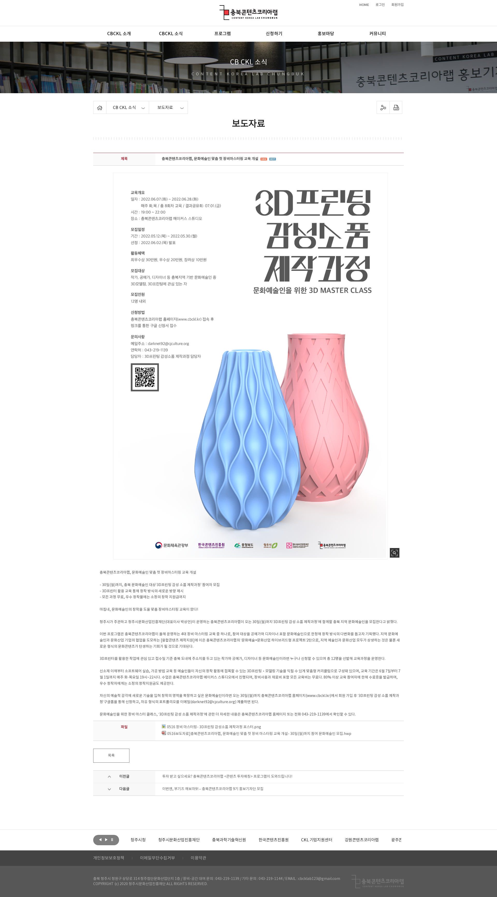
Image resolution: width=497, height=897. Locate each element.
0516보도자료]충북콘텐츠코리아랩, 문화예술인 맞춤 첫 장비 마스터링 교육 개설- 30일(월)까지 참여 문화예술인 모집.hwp (259, 734)
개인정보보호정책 (108, 858)
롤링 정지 (112, 839)
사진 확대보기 (394, 553)
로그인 (380, 5)
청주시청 (137, 840)
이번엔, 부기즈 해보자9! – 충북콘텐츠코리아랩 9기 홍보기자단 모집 (213, 789)
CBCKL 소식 (171, 34)
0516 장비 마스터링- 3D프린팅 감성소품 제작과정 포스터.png (214, 727)
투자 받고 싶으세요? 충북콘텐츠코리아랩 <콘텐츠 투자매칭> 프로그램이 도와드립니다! (227, 777)
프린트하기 (396, 107)
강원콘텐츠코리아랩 (362, 840)
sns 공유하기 (383, 107)
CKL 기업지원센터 (316, 840)
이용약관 (198, 858)
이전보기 (100, 839)
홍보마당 (326, 34)
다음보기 (106, 839)
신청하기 (274, 34)
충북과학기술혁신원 (229, 840)
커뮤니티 (377, 34)
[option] (138, 840)
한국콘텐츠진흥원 (274, 840)
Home (94, 104)
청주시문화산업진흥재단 (179, 840)
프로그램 (222, 34)
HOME (364, 5)
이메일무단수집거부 (157, 858)
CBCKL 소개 (119, 34)
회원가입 (397, 5)
